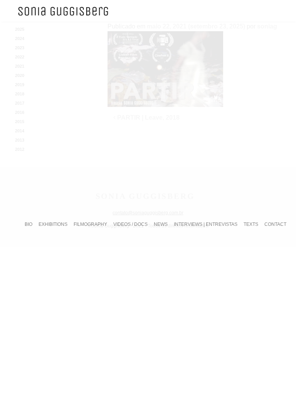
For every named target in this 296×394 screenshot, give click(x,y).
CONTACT (275, 224)
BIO (28, 224)
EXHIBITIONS (53, 224)
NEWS (161, 224)
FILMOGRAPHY (90, 224)
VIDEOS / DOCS (130, 224)
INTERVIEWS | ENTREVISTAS (205, 224)
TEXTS (251, 224)
